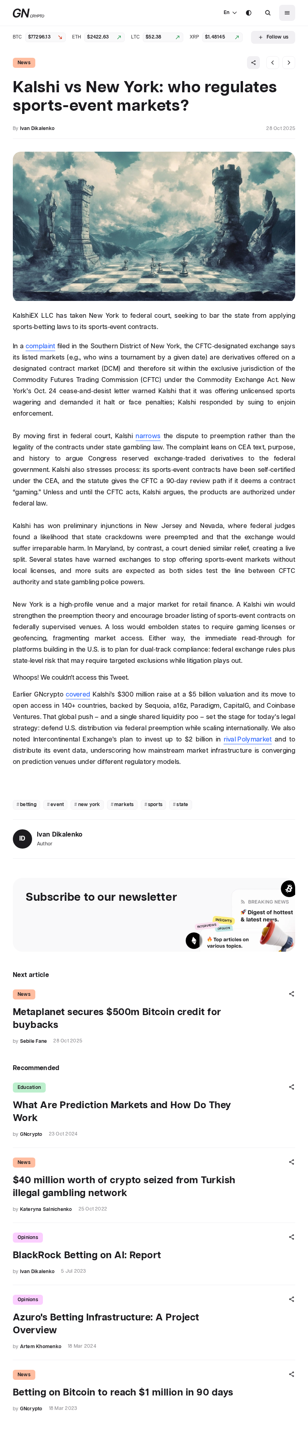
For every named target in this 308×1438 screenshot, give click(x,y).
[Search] (268, 13)
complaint (40, 346)
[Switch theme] (249, 13)
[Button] (268, 13)
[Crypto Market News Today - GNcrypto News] (29, 13)
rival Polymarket (248, 739)
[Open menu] (287, 13)
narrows (148, 436)
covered (78, 694)
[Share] (253, 62)
